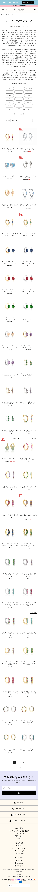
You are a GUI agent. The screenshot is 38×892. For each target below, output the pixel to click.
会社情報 (19, 874)
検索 (19, 839)
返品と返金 (19, 836)
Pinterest (20, 863)
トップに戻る (19, 767)
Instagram (20, 866)
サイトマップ (19, 851)
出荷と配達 (19, 828)
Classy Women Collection (21, 876)
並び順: (7, 120)
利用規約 (19, 846)
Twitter (19, 860)
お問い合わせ (19, 854)
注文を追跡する (19, 833)
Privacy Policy (25, 869)
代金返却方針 (19, 843)
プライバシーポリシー (19, 848)
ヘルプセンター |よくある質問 (19, 831)
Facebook (20, 858)
